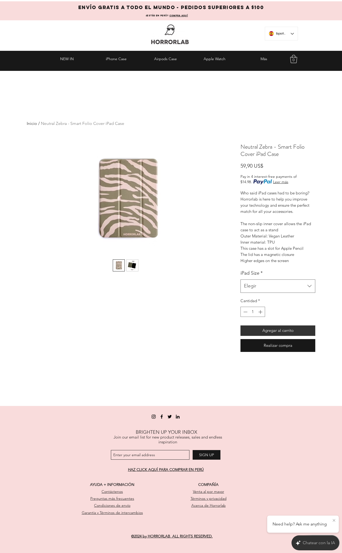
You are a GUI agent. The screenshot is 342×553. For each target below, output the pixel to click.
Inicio (32, 123)
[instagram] (153, 416)
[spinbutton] (252, 312)
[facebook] (161, 416)
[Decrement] (244, 312)
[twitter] (169, 416)
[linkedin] (177, 416)
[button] (293, 59)
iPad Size (251, 273)
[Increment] (261, 312)
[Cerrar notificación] (334, 520)
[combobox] (277, 286)
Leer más (280, 181)
